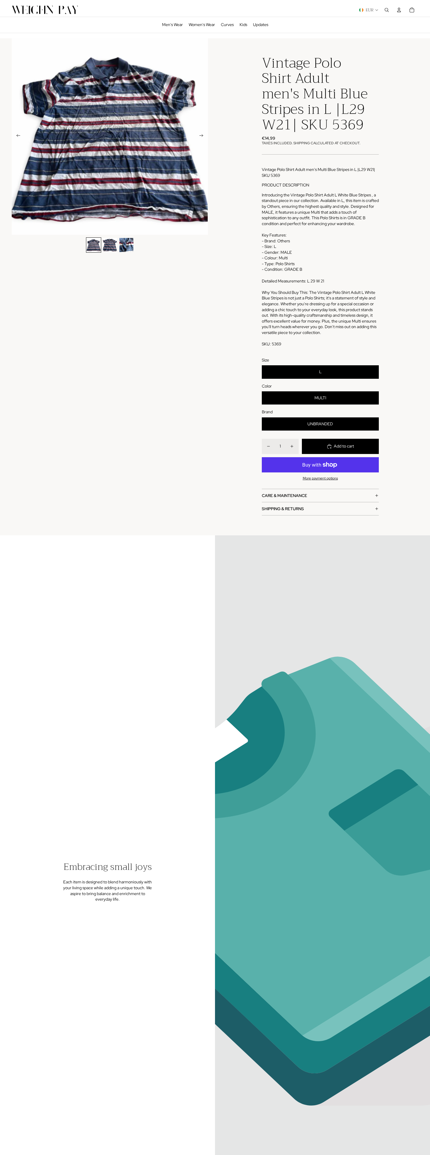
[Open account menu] (399, 10)
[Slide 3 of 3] (126, 245)
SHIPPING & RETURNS (283, 508)
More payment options (320, 478)
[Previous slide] (16, 136)
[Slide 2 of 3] (110, 245)
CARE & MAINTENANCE (284, 495)
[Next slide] (203, 136)
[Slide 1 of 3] (94, 245)
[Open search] (386, 10)
